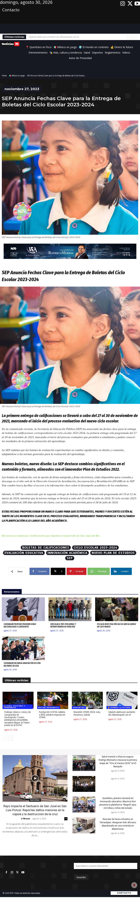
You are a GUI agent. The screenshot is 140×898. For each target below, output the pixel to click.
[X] (130, 3)
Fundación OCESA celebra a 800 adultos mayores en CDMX (52, 715)
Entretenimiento (48, 707)
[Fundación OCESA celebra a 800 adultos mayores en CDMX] (52, 700)
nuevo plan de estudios (113, 553)
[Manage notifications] (134, 885)
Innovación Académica (67, 553)
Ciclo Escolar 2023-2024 (95, 547)
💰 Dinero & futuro (119, 707)
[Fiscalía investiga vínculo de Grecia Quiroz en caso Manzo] (116, 609)
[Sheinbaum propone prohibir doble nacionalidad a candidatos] (23, 609)
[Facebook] (6, 872)
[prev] (129, 37)
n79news (25, 818)
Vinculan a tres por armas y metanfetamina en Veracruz (63, 625)
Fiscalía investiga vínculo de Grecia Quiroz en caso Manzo (116, 625)
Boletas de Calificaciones (45, 547)
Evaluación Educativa (24, 553)
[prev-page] (5, 738)
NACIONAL (35, 800)
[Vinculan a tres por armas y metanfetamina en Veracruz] (70, 609)
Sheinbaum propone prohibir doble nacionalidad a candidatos (20, 625)
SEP (70, 558)
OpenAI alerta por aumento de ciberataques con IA (54, 37)
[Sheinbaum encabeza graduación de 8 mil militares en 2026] (23, 648)
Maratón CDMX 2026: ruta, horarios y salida (87, 713)
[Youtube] (137, 3)
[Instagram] (122, 3)
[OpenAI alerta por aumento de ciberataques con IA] (121, 700)
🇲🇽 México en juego (17, 75)
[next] (135, 37)
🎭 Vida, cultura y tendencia (14, 706)
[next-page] (10, 738)
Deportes (79, 707)
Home (4, 75)
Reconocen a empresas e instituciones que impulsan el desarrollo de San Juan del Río (51, 535)
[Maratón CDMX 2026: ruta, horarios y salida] (87, 700)
